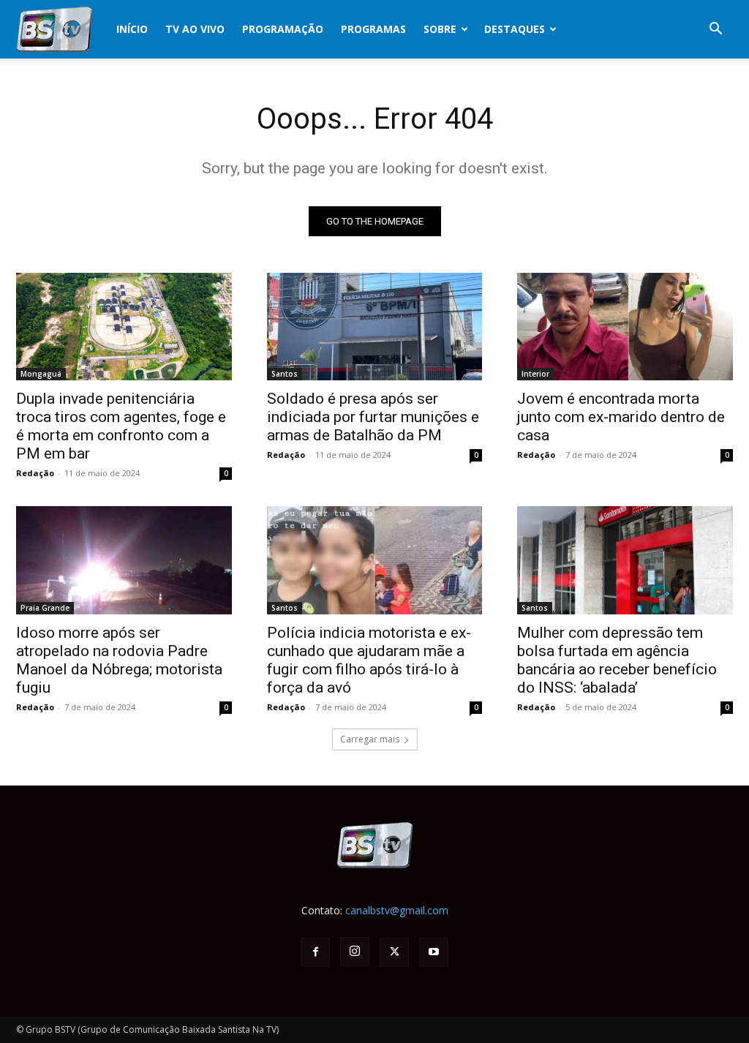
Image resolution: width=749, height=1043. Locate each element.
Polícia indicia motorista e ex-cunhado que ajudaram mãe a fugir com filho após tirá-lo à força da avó (369, 660)
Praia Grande (44, 608)
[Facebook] (315, 952)
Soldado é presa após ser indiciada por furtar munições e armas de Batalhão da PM (373, 417)
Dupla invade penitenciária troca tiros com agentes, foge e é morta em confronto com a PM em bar (121, 426)
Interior (535, 374)
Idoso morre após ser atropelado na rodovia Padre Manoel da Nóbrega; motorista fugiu (119, 660)
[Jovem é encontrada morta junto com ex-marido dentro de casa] (625, 326)
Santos (284, 374)
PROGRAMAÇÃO (282, 29)
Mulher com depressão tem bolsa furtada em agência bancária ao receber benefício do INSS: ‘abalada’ (617, 660)
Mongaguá (40, 374)
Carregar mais (369, 739)
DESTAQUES (514, 29)
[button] (715, 30)
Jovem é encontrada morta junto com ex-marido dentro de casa (621, 417)
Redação (35, 472)
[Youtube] (433, 952)
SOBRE (440, 29)
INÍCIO (132, 29)
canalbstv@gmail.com (396, 910)
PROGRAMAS (373, 29)
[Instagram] (354, 951)
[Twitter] (394, 952)
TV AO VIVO (195, 29)
